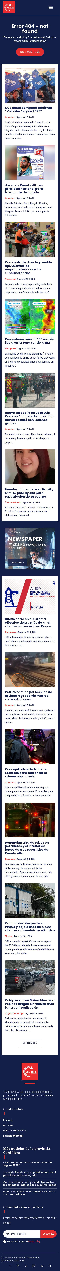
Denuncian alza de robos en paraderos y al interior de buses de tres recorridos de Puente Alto (27, 847)
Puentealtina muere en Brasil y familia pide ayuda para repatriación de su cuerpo (29, 493)
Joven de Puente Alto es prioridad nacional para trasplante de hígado (24, 188)
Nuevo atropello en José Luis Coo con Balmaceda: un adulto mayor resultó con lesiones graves (29, 418)
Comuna (10, 117)
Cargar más (28, 1042)
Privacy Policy (34, 1241)
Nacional (10, 279)
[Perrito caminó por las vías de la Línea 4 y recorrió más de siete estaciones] (30, 669)
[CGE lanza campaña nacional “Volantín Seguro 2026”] (30, 85)
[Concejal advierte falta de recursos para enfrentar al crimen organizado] (30, 746)
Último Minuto (13, 502)
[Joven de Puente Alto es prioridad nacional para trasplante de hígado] (30, 162)
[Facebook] (10, 1266)
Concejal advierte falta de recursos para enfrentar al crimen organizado (26, 772)
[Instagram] (18, 1266)
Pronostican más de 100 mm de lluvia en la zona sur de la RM (29, 341)
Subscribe (48, 1233)
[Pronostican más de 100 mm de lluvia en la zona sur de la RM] (30, 316)
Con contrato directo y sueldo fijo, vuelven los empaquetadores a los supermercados (28, 267)
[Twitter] (42, 1266)
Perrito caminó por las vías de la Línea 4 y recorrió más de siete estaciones (28, 695)
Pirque (8, 936)
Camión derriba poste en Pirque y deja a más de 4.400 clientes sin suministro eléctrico (30, 926)
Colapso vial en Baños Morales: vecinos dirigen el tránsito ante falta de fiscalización (29, 1003)
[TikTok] (26, 1266)
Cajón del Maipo (14, 1013)
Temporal (10, 348)
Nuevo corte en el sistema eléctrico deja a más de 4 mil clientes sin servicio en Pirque (28, 622)
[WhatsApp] (50, 1266)
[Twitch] (34, 1266)
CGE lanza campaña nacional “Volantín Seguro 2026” (28, 109)
